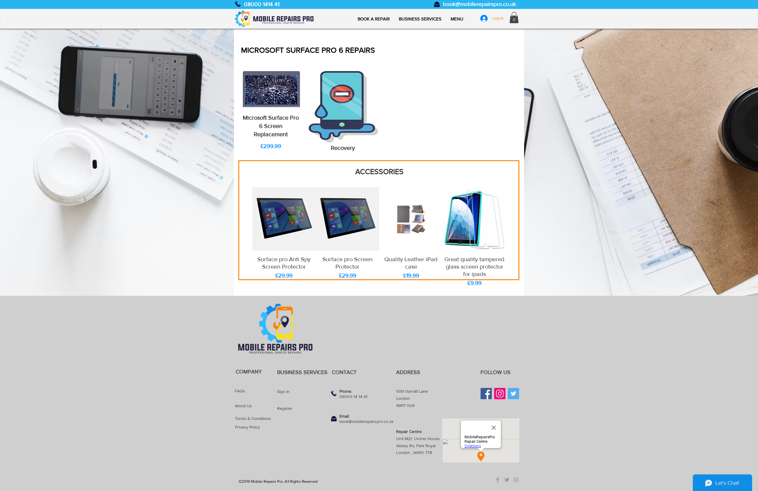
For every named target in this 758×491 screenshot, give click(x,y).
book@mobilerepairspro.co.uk (479, 4)
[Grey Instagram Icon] (516, 479)
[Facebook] (486, 393)
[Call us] (238, 4)
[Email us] (436, 4)
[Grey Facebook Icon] (497, 479)
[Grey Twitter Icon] (507, 479)
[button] (457, 19)
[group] (379, 237)
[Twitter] (513, 393)
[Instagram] (499, 393)
